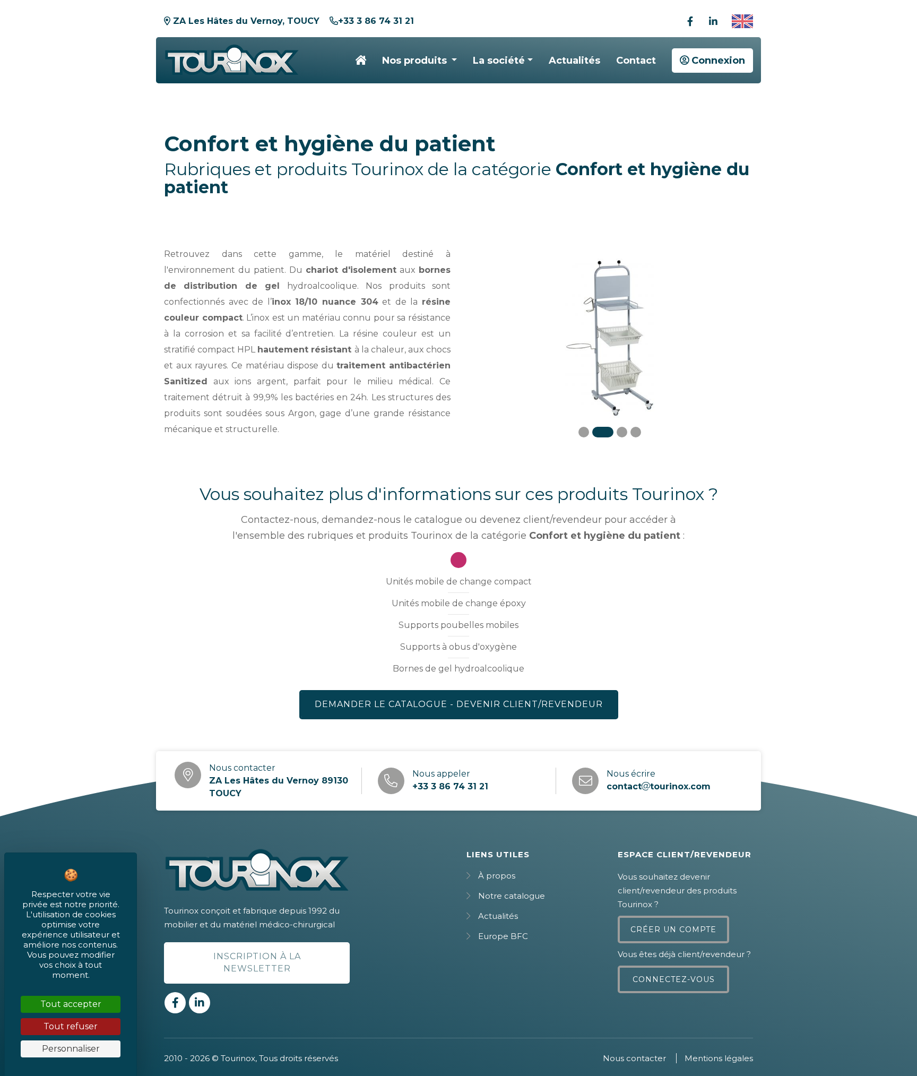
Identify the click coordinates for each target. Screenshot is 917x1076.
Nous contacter (634, 1058)
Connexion (717, 60)
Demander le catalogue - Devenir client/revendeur (459, 704)
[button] (419, 60)
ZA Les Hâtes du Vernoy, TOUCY (244, 21)
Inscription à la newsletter (257, 962)
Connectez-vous (674, 979)
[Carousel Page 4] (635, 432)
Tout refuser (71, 1026)
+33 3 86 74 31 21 (376, 21)
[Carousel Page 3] (622, 432)
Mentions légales (719, 1058)
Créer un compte (673, 929)
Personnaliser (71, 1049)
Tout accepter (70, 1004)
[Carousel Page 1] (583, 432)
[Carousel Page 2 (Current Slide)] (602, 432)
